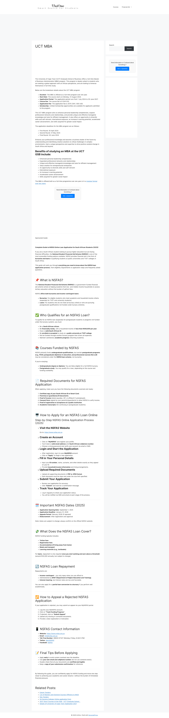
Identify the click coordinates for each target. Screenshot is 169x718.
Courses (115, 7)
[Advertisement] (84, 26)
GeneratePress (93, 715)
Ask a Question (68, 196)
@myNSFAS (50, 640)
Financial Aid (126, 7)
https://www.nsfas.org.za (53, 432)
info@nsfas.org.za (51, 636)
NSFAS (50, 642)
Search (111, 45)
